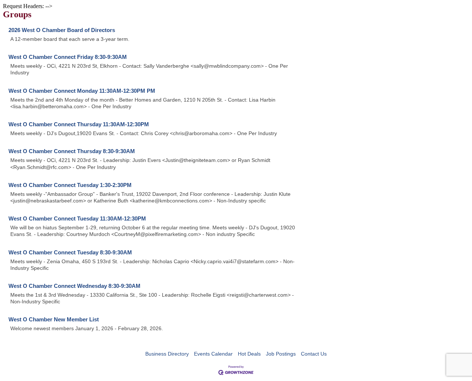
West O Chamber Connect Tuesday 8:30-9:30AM (70, 252)
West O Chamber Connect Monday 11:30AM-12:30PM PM (81, 91)
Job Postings (281, 354)
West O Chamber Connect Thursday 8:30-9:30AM (71, 151)
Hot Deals (249, 354)
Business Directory (167, 354)
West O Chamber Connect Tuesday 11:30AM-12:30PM (77, 218)
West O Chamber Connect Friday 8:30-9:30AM (67, 57)
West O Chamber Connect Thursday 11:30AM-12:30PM (78, 124)
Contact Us (314, 354)
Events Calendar (213, 354)
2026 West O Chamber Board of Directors (61, 30)
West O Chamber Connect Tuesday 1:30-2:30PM (70, 185)
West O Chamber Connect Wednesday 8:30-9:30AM (74, 286)
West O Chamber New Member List (53, 319)
